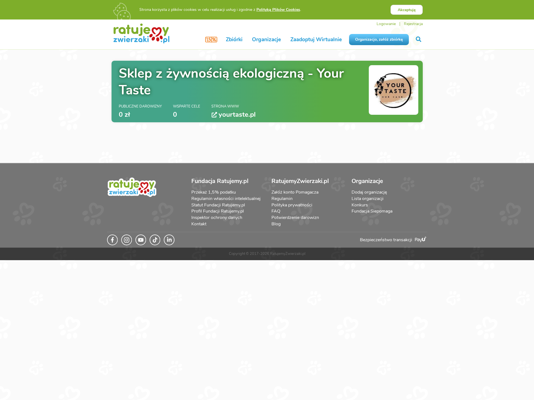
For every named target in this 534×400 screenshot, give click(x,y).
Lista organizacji (368, 199)
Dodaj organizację (369, 192)
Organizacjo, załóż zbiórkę (379, 39)
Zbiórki (234, 39)
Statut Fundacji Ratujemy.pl (218, 205)
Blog (276, 224)
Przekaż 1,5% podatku (213, 192)
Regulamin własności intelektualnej (226, 199)
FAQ (275, 211)
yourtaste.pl (237, 114)
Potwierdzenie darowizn (295, 217)
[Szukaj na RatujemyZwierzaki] (419, 39)
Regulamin (282, 199)
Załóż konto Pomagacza (294, 192)
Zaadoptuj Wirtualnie (316, 39)
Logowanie (386, 23)
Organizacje (266, 39)
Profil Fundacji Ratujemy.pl (217, 211)
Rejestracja (413, 23)
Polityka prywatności (291, 205)
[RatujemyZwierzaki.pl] (141, 33)
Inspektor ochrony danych (216, 217)
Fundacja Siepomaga (372, 211)
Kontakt (198, 224)
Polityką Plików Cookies (278, 9)
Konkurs (360, 205)
